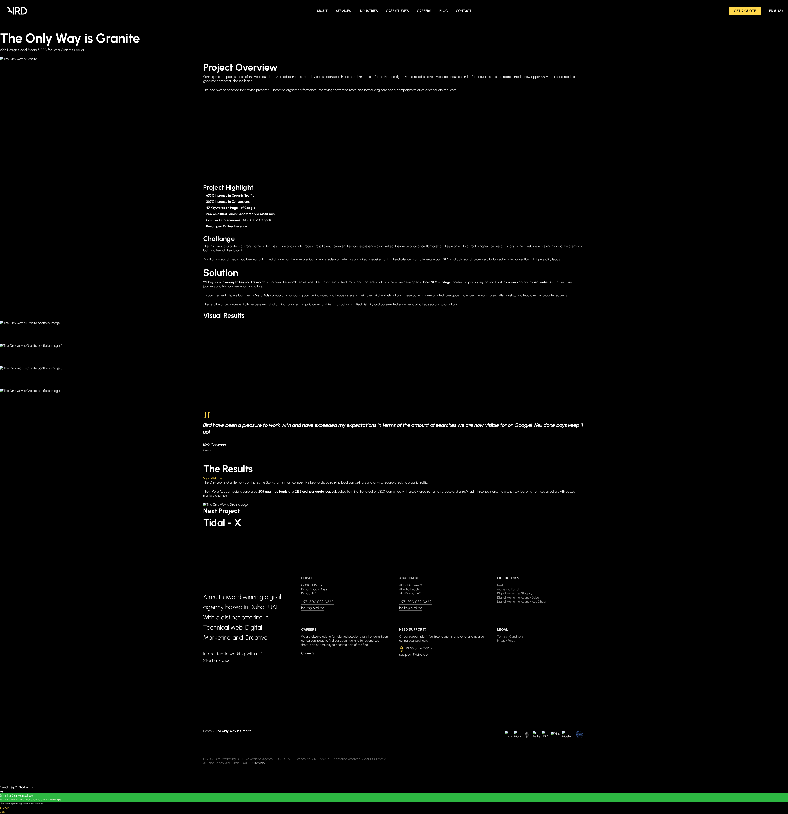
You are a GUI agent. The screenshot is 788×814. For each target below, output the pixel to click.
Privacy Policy (506, 640)
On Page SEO (479, 112)
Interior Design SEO (355, 168)
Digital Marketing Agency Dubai (518, 597)
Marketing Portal (508, 589)
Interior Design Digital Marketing (492, 157)
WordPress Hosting (483, 180)
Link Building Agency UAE (487, 100)
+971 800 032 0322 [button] (317, 602)
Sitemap (258, 763)
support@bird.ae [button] (413, 654)
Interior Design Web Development (236, 180)
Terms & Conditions (510, 636)
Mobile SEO (349, 112)
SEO (215, 123)
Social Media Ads (353, 134)
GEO (344, 100)
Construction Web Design (487, 168)
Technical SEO (480, 134)
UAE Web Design (224, 146)
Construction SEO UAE (228, 168)
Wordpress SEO (352, 180)
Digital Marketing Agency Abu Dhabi (521, 601)
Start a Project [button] (217, 660)
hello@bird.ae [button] (312, 608)
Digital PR (219, 100)
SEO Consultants (481, 123)
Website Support (224, 157)
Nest (500, 585)
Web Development (354, 146)
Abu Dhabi (408, 578)
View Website (212, 478)
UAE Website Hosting (484, 146)
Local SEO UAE (223, 112)
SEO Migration (222, 134)
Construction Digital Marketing (362, 157)
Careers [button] (308, 653)
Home (207, 731)
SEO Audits (349, 123)
